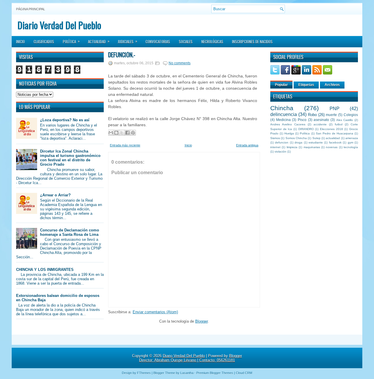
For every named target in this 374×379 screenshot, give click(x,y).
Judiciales (127, 41)
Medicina (283, 120)
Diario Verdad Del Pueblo (59, 25)
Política (71, 41)
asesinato (321, 120)
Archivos (332, 85)
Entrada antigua (247, 145)
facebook (335, 142)
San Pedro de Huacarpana (334, 133)
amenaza (351, 138)
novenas (331, 147)
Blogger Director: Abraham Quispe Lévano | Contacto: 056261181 (190, 358)
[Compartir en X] (122, 133)
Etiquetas (306, 85)
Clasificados (44, 41)
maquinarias (312, 147)
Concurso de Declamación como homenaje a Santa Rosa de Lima (69, 232)
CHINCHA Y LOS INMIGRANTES (45, 269)
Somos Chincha (296, 138)
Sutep (316, 138)
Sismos (275, 138)
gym (350, 142)
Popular (281, 85)
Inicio (20, 41)
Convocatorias (158, 41)
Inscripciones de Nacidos (252, 41)
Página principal (30, 9)
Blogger (201, 321)
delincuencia (283, 114)
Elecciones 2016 (331, 129)
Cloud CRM (244, 373)
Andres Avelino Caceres (287, 124)
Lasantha (186, 373)
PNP (335, 108)
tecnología (351, 147)
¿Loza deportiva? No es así (64, 120)
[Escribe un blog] (116, 133)
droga (298, 142)
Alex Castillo (344, 120)
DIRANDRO (306, 129)
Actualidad (99, 41)
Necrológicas (212, 41)
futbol (338, 124)
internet (275, 147)
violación (280, 151)
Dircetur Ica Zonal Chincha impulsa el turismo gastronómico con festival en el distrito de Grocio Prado (70, 158)
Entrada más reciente (125, 145)
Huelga (289, 133)
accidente (320, 124)
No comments (180, 63)
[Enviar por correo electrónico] (111, 133)
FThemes (144, 373)
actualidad (333, 138)
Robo (312, 115)
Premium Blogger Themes (214, 373)
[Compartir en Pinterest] (133, 133)
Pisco (302, 120)
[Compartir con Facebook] (127, 133)
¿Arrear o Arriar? (55, 195)
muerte (331, 115)
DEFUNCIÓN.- (121, 55)
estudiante (316, 142)
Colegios (351, 115)
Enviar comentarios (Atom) (155, 312)
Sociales (186, 41)
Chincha (281, 108)
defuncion (281, 142)
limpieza (292, 147)
